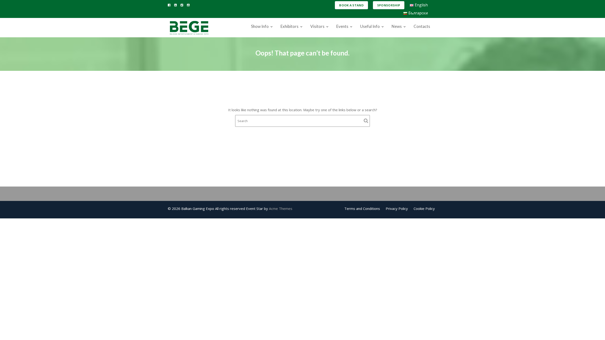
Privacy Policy (397, 208)
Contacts (422, 26)
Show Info (260, 26)
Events (342, 26)
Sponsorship (388, 5)
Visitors (317, 26)
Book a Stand (351, 5)
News (397, 26)
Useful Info (370, 26)
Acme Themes (280, 208)
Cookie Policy (424, 208)
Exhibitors (289, 26)
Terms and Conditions (362, 208)
